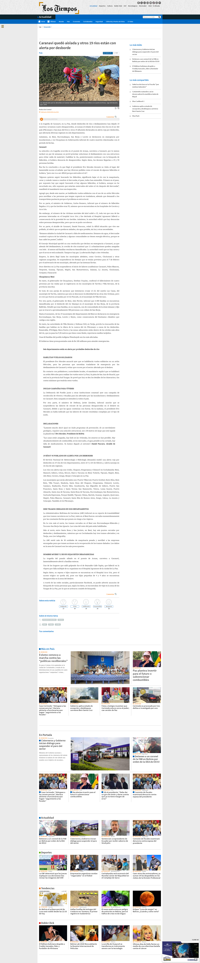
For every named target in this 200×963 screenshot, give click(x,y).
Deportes (102, 6)
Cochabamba (87, 21)
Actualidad (93, 6)
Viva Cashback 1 (138, 101)
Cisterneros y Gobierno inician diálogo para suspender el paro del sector (145, 51)
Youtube (150, 3)
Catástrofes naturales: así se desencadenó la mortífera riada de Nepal (145, 94)
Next (117, 82)
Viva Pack (135, 116)
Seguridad (99, 21)
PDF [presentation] (116, 53)
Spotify (159, 3)
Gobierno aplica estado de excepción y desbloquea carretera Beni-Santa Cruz (145, 108)
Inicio (43, 21)
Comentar (110, 117)
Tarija (51, 624)
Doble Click (118, 6)
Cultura (109, 6)
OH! (125, 6)
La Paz (58, 624)
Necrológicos (132, 6)
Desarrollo (47, 27)
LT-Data (130, 21)
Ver (40, 27)
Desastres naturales (49, 620)
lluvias (61, 620)
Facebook (138, 3)
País (68, 21)
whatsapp (144, 3)
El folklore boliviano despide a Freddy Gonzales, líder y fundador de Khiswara (145, 68)
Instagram (147, 3)
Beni (44, 624)
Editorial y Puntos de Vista (115, 21)
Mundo (61, 21)
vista (39, 738)
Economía (76, 21)
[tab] (108, 53)
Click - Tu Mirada (154, 6)
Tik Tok (153, 3)
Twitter (141, 3)
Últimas (53, 21)
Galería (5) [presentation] (108, 53)
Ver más (40, 652)
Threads (156, 3)
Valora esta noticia (47, 600)
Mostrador (143, 6)
